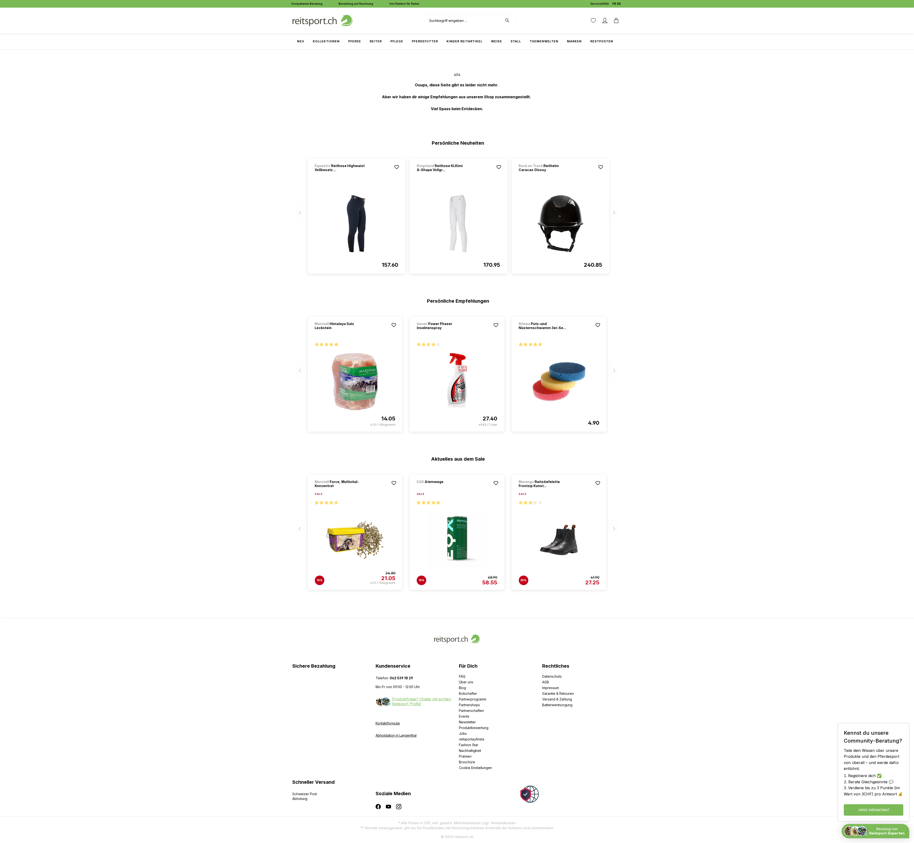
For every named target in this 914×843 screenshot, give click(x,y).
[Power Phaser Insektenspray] (457, 382)
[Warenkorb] (616, 20)
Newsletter (467, 722)
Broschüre (467, 762)
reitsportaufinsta (471, 739)
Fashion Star (468, 745)
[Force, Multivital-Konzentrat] (355, 540)
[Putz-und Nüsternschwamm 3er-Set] (559, 382)
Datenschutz (552, 676)
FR (614, 3)
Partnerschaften (471, 711)
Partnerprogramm (472, 699)
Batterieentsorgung (557, 705)
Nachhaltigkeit (470, 751)
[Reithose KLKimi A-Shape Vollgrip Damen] (458, 224)
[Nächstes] (613, 212)
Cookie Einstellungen (475, 768)
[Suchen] (509, 20)
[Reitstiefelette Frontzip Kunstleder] (559, 540)
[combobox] (462, 20)
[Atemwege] (442, 488)
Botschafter (468, 693)
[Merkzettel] (593, 20)
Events (464, 716)
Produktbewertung (473, 728)
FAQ (462, 676)
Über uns (466, 682)
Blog (462, 688)
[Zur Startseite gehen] (323, 20)
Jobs (463, 733)
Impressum (550, 688)
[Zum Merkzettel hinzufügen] (397, 167)
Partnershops (469, 705)
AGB (545, 682)
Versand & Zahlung (557, 699)
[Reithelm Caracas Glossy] (560, 224)
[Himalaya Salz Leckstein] (355, 382)
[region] (457, 214)
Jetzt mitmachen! (873, 809)
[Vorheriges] (300, 212)
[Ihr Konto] (605, 20)
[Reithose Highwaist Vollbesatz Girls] (356, 224)
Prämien (465, 756)
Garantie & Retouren (558, 693)
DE (619, 3)
